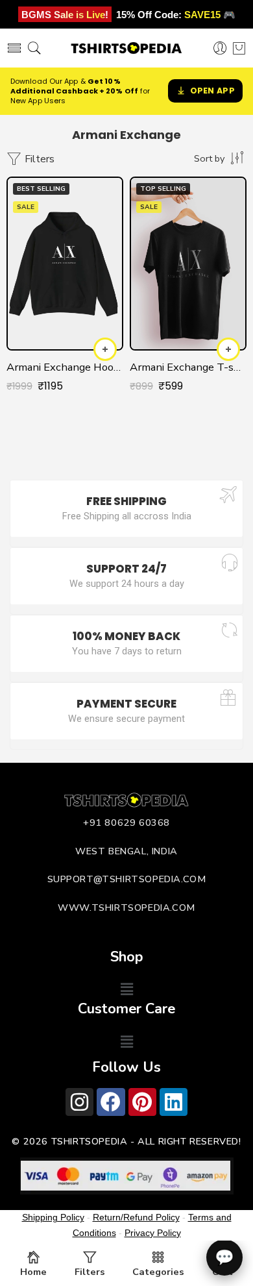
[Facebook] (111, 1102)
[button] (126, 990)
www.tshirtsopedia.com (126, 907)
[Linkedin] (173, 1102)
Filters (38, 159)
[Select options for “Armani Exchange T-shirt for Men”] (228, 349)
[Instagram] (79, 1102)
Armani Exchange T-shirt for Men (188, 367)
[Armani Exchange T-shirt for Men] (188, 264)
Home (33, 1271)
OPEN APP (212, 90)
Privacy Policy (153, 1233)
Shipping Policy (53, 1217)
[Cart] (239, 48)
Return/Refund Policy (136, 1217)
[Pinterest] (142, 1102)
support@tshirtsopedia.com (126, 878)
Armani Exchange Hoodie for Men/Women (64, 367)
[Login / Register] (220, 48)
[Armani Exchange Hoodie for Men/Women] (64, 264)
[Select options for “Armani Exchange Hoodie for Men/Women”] (105, 349)
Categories (158, 1271)
